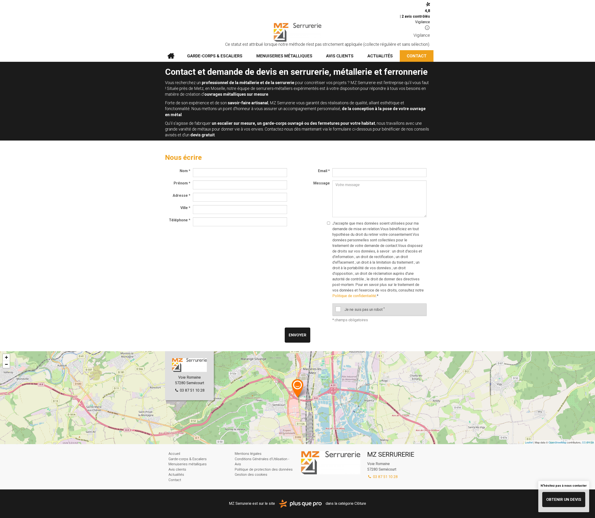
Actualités (380, 55)
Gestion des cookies (251, 474)
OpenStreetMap (557, 442)
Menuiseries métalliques (284, 55)
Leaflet (529, 442)
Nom (185, 171)
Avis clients (340, 55)
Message (321, 183)
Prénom (182, 183)
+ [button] (6, 357)
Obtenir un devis (563, 499)
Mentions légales (248, 454)
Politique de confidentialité (354, 296)
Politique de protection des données (264, 469)
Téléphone (179, 220)
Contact (416, 55)
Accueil (171, 56)
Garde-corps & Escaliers (214, 55)
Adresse (181, 195)
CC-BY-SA (588, 442)
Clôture (360, 503)
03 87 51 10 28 (192, 390)
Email (324, 171)
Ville (185, 208)
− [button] (6, 364)
